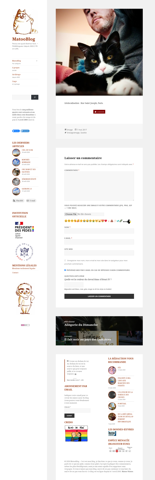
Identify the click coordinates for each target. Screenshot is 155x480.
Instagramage (73, 132)
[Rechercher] (34, 97)
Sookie (84, 132)
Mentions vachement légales (23, 268)
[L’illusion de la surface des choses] (112, 395)
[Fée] (112, 370)
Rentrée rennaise (26, 161)
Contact (15, 272)
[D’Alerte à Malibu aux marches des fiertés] (112, 381)
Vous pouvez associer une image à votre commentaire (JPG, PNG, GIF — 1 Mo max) (98, 206)
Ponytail (122, 403)
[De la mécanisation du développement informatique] (112, 417)
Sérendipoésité (29, 179)
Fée (119, 367)
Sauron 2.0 (27, 189)
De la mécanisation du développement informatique (126, 418)
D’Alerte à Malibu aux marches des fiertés (124, 382)
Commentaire (71, 170)
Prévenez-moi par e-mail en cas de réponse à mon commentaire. (98, 270)
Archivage (16, 75)
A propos (15, 68)
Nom (67, 227)
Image (70, 129)
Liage (16, 82)
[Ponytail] (112, 406)
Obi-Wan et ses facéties (29, 170)
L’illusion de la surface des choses (125, 394)
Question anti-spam (74, 276)
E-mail (68, 238)
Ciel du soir (27, 150)
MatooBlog (23, 39)
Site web (68, 249)
